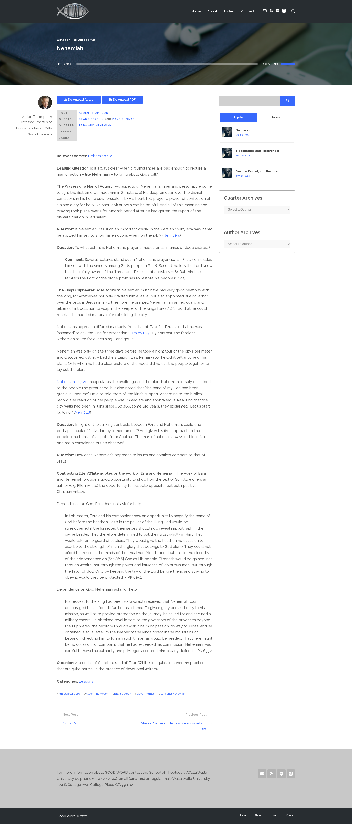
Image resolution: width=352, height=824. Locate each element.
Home (196, 11)
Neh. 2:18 (82, 412)
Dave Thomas (123, 119)
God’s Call (71, 723)
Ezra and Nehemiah (95, 125)
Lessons (86, 681)
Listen (229, 11)
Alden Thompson (93, 113)
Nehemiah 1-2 (100, 156)
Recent (276, 117)
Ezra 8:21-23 (139, 333)
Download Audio (80, 99)
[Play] (59, 64)
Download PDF (124, 99)
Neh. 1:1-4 (171, 235)
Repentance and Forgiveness (257, 150)
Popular (238, 117)
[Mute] (276, 64)
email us (137, 778)
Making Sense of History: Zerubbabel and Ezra (174, 726)
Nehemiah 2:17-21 (71, 382)
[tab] (238, 117)
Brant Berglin (91, 119)
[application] (176, 64)
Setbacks (243, 130)
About (212, 11)
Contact (247, 11)
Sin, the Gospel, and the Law (257, 171)
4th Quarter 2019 (69, 693)
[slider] (287, 64)
